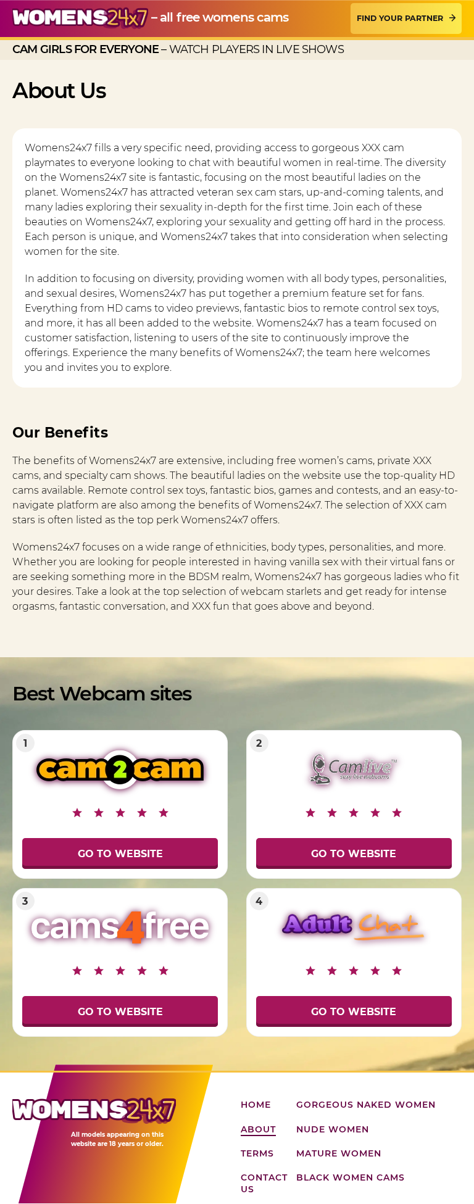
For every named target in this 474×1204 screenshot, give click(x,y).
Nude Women (332, 1129)
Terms (257, 1153)
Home (256, 1104)
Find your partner (400, 18)
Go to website (120, 854)
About (258, 1129)
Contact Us (264, 1183)
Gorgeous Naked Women (366, 1104)
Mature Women (338, 1153)
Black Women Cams (350, 1177)
